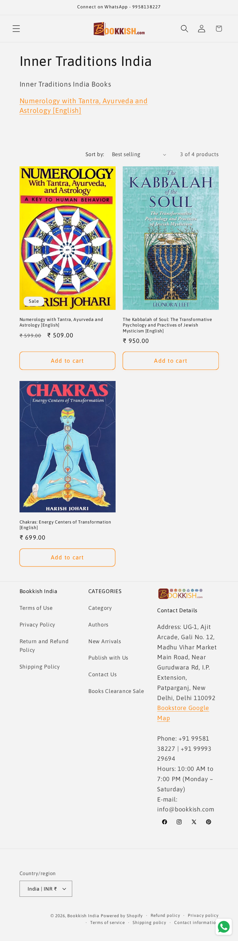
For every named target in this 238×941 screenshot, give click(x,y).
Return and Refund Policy (44, 645)
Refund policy (165, 915)
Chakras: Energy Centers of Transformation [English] (65, 525)
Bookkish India (83, 915)
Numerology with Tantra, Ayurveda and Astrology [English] (61, 322)
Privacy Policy (37, 625)
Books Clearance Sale (116, 691)
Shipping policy (149, 922)
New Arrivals (104, 641)
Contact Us (102, 674)
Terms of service (107, 922)
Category (100, 608)
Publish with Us (108, 658)
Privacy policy (203, 915)
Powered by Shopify (122, 915)
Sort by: (95, 154)
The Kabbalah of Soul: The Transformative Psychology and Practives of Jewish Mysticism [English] (167, 325)
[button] (16, 28)
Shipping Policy (40, 667)
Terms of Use (36, 608)
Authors (98, 625)
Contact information (196, 922)
